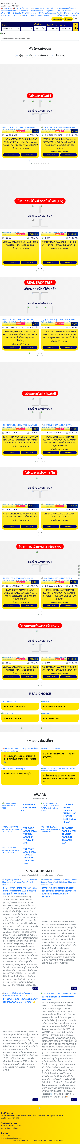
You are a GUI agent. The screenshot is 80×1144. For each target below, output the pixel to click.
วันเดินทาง (29, 155)
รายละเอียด (12, 155)
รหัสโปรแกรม (39, 24)
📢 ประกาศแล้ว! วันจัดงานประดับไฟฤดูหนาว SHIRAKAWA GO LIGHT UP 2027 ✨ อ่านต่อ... (21, 11)
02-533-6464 (5, 1136)
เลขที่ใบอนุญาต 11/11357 (10, 1118)
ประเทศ (4, 25)
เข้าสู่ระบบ (68, 19)
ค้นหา (76, 28)
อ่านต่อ (35, 988)
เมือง (22, 25)
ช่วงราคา (63, 25)
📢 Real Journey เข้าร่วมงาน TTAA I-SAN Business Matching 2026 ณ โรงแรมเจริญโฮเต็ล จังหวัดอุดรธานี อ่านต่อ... (67, 11)
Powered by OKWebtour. (58, 1140)
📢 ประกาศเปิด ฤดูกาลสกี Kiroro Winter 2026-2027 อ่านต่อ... (7, 11)
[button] (36, 271)
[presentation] (39, 268)
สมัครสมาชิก (57, 19)
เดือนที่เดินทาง (52, 25)
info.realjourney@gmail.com (11, 1138)
